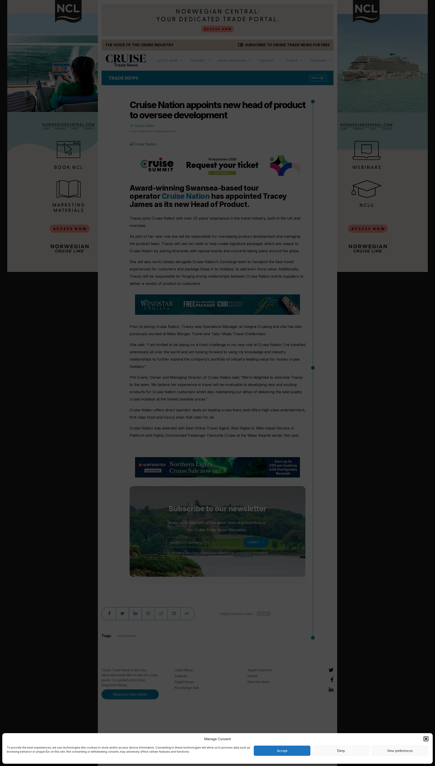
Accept (282, 751)
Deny (341, 751)
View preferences (400, 751)
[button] (426, 739)
